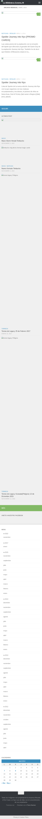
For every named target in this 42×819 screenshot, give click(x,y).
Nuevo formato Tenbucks (11, 168)
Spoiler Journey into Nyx (14, 82)
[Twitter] (39, 108)
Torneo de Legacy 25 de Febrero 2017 (16, 331)
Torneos (5, 328)
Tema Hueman (31, 805)
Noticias (5, 33)
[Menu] (39, 2)
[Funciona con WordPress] (15, 805)
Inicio (4, 138)
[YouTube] (33, 108)
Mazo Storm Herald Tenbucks (13, 141)
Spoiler (12, 33)
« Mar (4, 783)
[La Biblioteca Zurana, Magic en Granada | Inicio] (16, 2)
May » (9, 783)
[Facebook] (36, 108)
